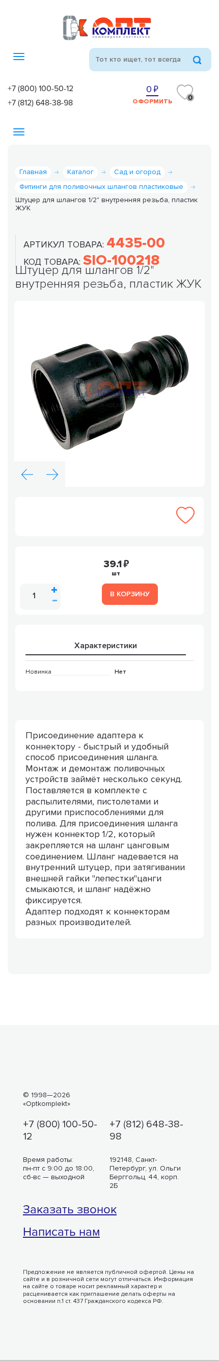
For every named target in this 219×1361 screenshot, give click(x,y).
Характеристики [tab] (105, 646)
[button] (27, 474)
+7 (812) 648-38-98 (40, 102)
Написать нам (61, 1232)
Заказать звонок (70, 1210)
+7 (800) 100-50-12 (40, 88)
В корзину (130, 594)
